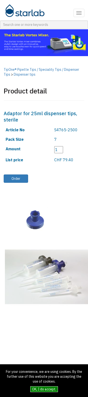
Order (15, 178)
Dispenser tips (24, 74)
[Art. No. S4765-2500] (29, 219)
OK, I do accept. (44, 389)
